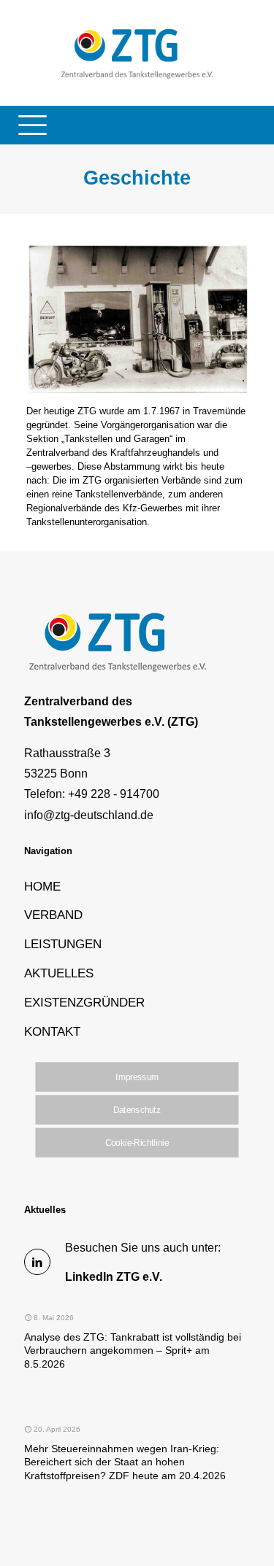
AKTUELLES (59, 973)
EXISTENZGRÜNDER (84, 1002)
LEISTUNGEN (63, 943)
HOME (42, 886)
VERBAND (53, 914)
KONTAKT (52, 1031)
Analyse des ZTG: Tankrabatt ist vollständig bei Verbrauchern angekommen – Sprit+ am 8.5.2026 (132, 1350)
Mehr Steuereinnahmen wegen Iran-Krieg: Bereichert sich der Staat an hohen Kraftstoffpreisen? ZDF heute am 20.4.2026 (125, 1462)
